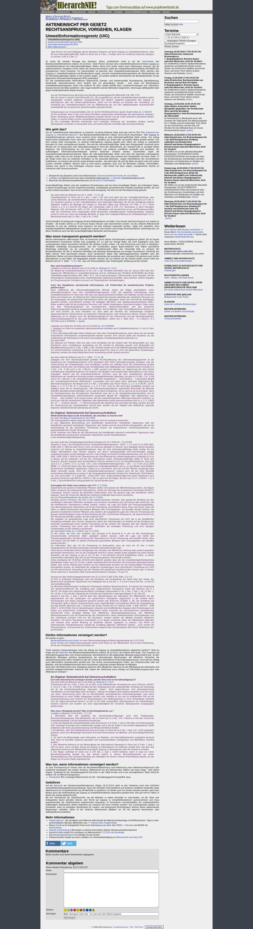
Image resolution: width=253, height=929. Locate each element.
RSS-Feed (139, 927)
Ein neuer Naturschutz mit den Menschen (183, 290)
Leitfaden (53, 178)
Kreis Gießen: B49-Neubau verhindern (182, 229)
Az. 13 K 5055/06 (106, 326)
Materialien (155, 12)
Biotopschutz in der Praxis (176, 297)
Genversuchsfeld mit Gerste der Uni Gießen (117, 176)
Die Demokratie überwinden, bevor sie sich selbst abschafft (184, 233)
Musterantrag (55, 827)
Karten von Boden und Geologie (179, 311)
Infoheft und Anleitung (59, 830)
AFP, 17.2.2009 (99, 485)
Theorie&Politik (104, 12)
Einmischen (64, 18)
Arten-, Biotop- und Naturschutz (179, 278)
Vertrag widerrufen (154, 927)
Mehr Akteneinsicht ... (57, 47)
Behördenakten (81, 19)
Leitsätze (55, 713)
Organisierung (79, 12)
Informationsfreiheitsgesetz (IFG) (63, 44)
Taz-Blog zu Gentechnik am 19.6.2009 (77, 418)
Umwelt (91, 12)
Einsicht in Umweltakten (104, 180)
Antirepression (63, 12)
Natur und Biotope (62, 16)
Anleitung (59, 825)
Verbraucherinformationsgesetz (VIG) (65, 42)
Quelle (82, 321)
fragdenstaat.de (56, 820)
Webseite (63, 652)
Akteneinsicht (77, 18)
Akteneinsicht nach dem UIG (129, 837)
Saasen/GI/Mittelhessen (136, 12)
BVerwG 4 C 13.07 (108, 268)
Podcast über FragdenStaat (104, 823)
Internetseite (148, 61)
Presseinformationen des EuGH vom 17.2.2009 (81, 497)
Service (166, 12)
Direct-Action (48, 12)
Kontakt (116, 927)
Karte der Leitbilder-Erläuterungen (180, 304)
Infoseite (117, 178)
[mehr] (189, 73)
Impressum (124, 927)
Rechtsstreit (54, 777)
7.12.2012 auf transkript (112, 832)
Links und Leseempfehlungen (178, 261)
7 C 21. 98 (98, 195)
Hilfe (181, 24)
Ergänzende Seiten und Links (178, 251)
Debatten (118, 12)
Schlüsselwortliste (172, 318)
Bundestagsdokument (63, 835)
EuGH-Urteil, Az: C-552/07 (139, 112)
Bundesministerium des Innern (65, 640)
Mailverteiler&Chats (184, 237)
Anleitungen (170, 270)
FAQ (131, 927)
